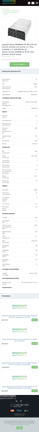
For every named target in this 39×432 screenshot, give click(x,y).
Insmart (22, 415)
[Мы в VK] (17, 401)
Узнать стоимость (19, 64)
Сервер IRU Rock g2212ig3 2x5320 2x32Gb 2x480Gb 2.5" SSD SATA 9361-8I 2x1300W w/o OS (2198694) (19, 387)
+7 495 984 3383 (21, 405)
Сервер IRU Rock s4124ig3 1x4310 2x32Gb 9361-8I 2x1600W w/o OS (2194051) (19, 340)
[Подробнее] (34, 320)
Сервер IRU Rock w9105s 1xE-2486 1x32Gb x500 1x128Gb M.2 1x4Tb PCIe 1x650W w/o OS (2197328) (19, 316)
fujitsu (13, 56)
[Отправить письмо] (32, 3)
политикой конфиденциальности (19, 424)
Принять (20, 428)
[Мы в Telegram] (22, 401)
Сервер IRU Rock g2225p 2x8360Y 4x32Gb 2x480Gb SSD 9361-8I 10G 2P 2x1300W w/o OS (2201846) (19, 363)
